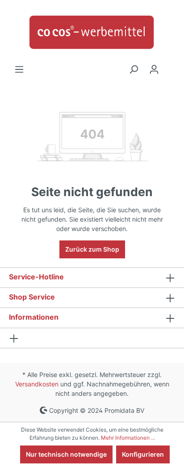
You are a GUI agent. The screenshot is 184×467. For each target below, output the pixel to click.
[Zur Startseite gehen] (92, 32)
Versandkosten (37, 384)
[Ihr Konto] (154, 69)
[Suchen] (133, 69)
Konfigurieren (143, 454)
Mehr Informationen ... (128, 437)
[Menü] (19, 69)
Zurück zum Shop (92, 249)
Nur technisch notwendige (66, 454)
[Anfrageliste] (169, 66)
